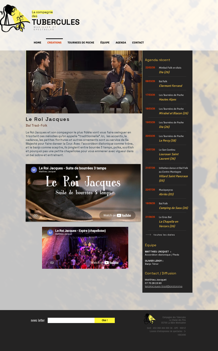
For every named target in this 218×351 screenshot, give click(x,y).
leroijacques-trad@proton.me (163, 286)
